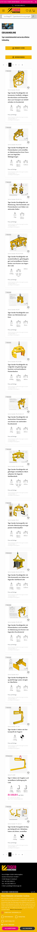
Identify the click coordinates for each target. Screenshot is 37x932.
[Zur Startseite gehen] (13, 10)
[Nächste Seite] (19, 65)
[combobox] (16, 16)
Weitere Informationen (16, 909)
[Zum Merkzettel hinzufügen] (28, 88)
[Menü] (3, 10)
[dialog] (18, 912)
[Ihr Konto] (30, 10)
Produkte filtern (20, 48)
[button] (18, 924)
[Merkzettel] (27, 10)
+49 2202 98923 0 (19, 5)
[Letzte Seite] (22, 65)
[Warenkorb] (33, 10)
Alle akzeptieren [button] (10, 928)
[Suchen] (33, 16)
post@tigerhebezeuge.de (13, 886)
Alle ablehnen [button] (27, 928)
